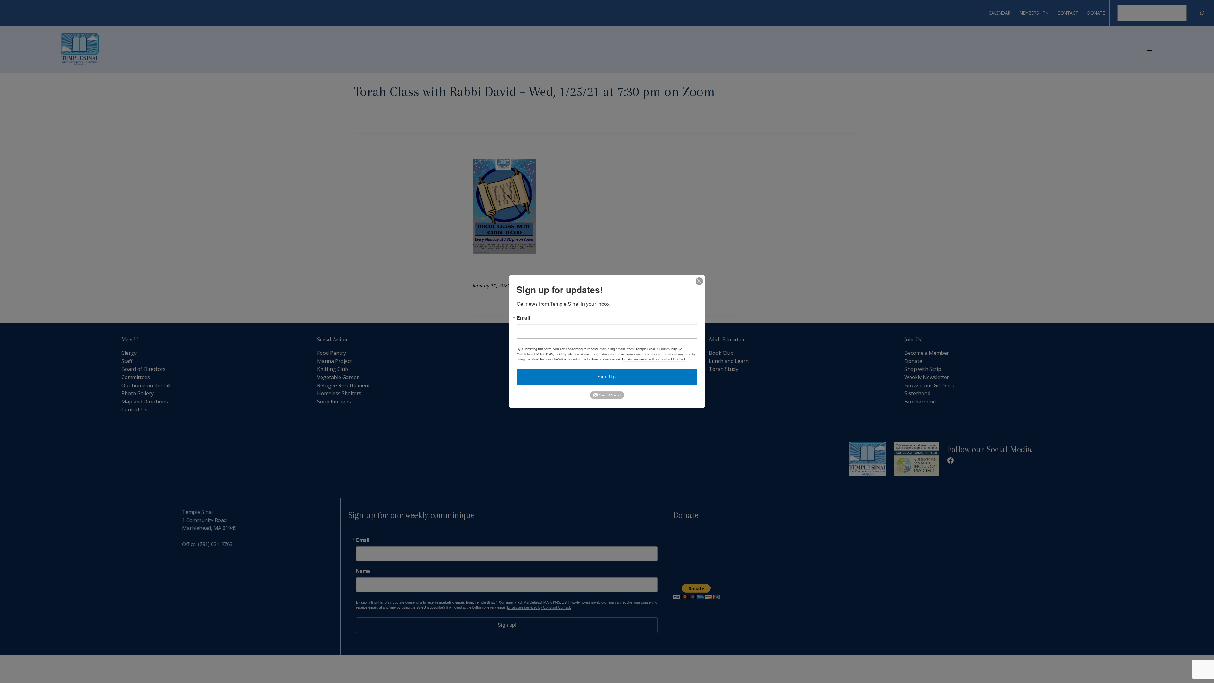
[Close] (699, 281)
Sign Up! (607, 376)
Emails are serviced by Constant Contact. (654, 358)
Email (523, 317)
